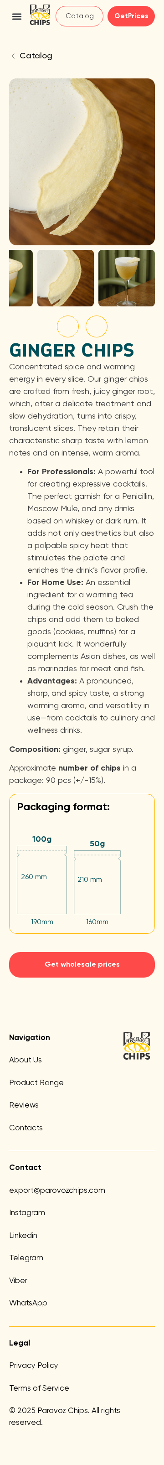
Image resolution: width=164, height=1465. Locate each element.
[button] (16, 16)
